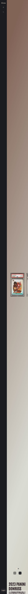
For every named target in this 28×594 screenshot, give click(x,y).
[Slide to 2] (18, 568)
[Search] (3, 12)
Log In (3, 590)
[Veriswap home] (3, 3)
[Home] (3, 7)
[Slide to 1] (16, 568)
